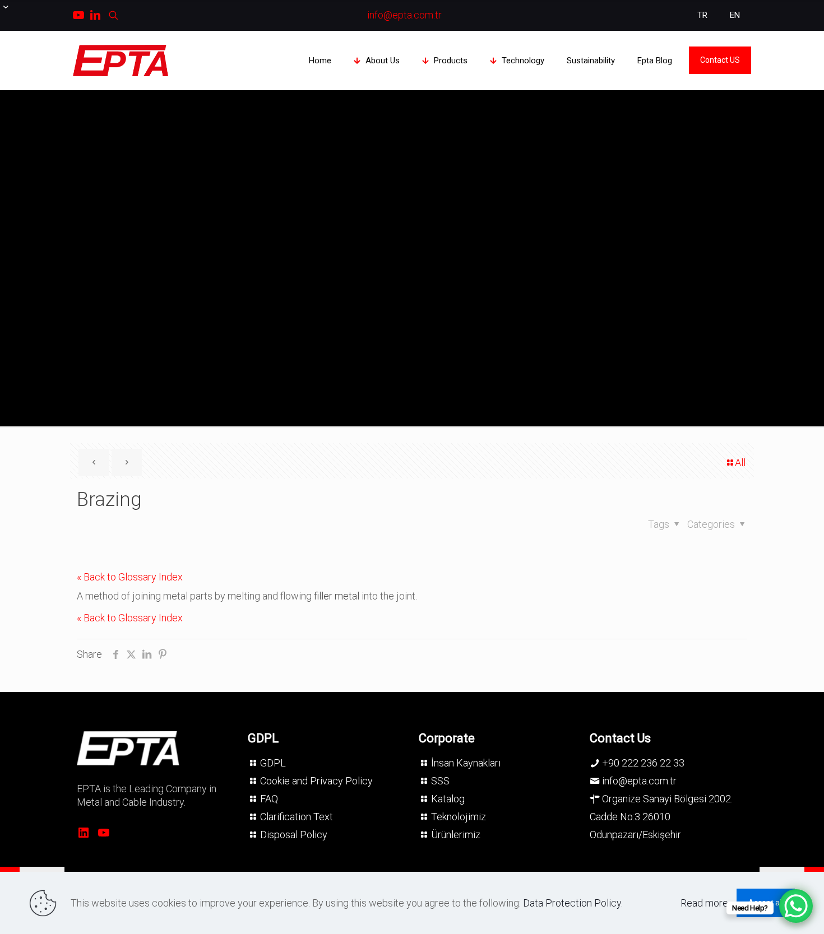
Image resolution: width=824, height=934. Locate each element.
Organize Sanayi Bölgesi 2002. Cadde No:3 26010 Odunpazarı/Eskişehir (661, 816)
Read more (704, 903)
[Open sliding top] (12, 12)
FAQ (269, 799)
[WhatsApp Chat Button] (796, 906)
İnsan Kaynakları (466, 763)
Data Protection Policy (572, 903)
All (740, 462)
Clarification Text (296, 817)
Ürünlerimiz (455, 834)
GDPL (273, 763)
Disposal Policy (293, 834)
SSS (440, 781)
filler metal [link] (336, 596)
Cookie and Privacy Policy (316, 781)
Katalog (448, 799)
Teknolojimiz (458, 817)
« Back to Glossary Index (130, 577)
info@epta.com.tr (639, 781)
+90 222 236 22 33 (643, 763)
